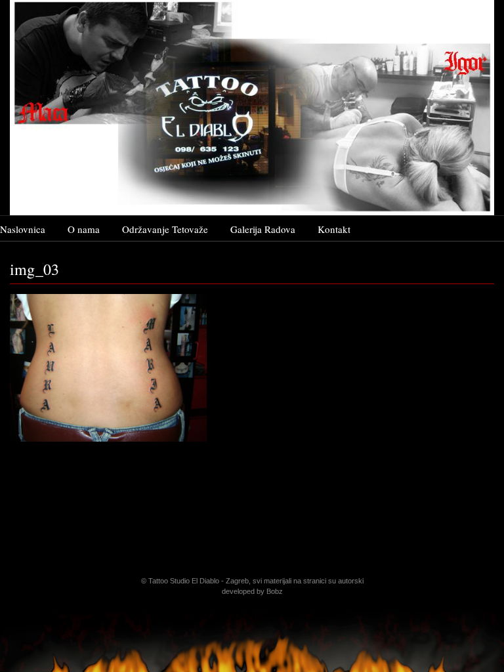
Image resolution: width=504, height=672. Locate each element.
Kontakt (334, 229)
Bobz (274, 591)
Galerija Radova (262, 229)
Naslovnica (22, 229)
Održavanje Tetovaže (165, 229)
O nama (84, 229)
